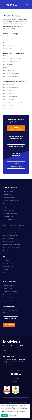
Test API (5, 37)
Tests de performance (9, 42)
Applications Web (8, 263)
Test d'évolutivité (7, 64)
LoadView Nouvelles (8, 39)
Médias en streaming (9, 272)
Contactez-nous (7, 194)
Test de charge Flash (9, 90)
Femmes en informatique (10, 203)
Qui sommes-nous (8, 219)
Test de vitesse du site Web (10, 310)
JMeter (5, 276)
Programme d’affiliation (9, 207)
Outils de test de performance (11, 61)
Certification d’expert (9, 216)
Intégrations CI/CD (8, 301)
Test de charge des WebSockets (12, 111)
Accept (5, 415)
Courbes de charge (8, 285)
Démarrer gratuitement (16, 128)
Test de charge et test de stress (11, 76)
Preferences (13, 415)
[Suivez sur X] (15, 374)
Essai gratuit (9, 324)
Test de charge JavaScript (10, 96)
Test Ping (5, 312)
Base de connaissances (9, 191)
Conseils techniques (8, 45)
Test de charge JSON (9, 99)
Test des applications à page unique (13, 102)
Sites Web (6, 260)
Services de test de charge (10, 213)
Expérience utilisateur (9, 48)
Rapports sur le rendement (10, 291)
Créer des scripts (7, 288)
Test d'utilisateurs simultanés (11, 73)
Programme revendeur (9, 210)
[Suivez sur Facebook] (12, 374)
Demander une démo (9, 197)
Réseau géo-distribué (9, 294)
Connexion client (11, 318)
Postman (5, 269)
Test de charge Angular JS (10, 87)
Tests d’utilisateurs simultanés (11, 244)
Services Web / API (8, 266)
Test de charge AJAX (9, 70)
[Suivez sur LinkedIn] (17, 374)
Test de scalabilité (8, 238)
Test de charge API (8, 241)
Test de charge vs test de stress (11, 247)
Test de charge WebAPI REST (11, 108)
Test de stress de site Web (10, 235)
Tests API (5, 67)
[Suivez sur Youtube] (20, 374)
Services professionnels (16, 165)
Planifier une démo (16, 146)
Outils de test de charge (9, 232)
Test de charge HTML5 (9, 93)
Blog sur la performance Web (11, 200)
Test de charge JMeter (9, 250)
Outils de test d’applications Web (12, 58)
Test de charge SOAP (9, 105)
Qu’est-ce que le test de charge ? (12, 229)
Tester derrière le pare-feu (10, 298)
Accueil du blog (9, 28)
